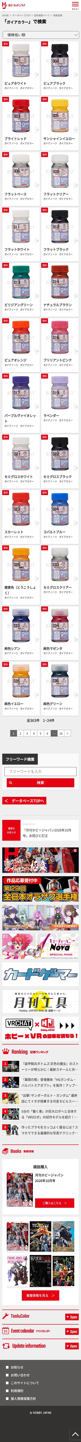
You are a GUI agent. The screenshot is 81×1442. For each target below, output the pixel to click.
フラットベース (15, 194)
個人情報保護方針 (23, 1398)
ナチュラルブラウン (57, 304)
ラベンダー (51, 415)
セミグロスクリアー (57, 587)
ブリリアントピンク (57, 360)
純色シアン (12, 648)
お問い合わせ (20, 1375)
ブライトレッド (15, 138)
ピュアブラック (54, 83)
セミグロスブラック (57, 476)
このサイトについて (25, 1382)
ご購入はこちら (52, 1203)
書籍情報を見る (37, 1295)
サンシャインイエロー (59, 138)
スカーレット (13, 532)
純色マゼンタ (52, 648)
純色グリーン (52, 703)
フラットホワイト (17, 249)
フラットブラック (56, 249)
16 (61, 733)
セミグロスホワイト (18, 476)
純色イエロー (13, 703)
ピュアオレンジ (15, 360)
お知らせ (17, 1367)
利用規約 (17, 1390)
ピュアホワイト (15, 83)
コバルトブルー (54, 532)
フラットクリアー (56, 194)
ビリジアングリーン (18, 304)
